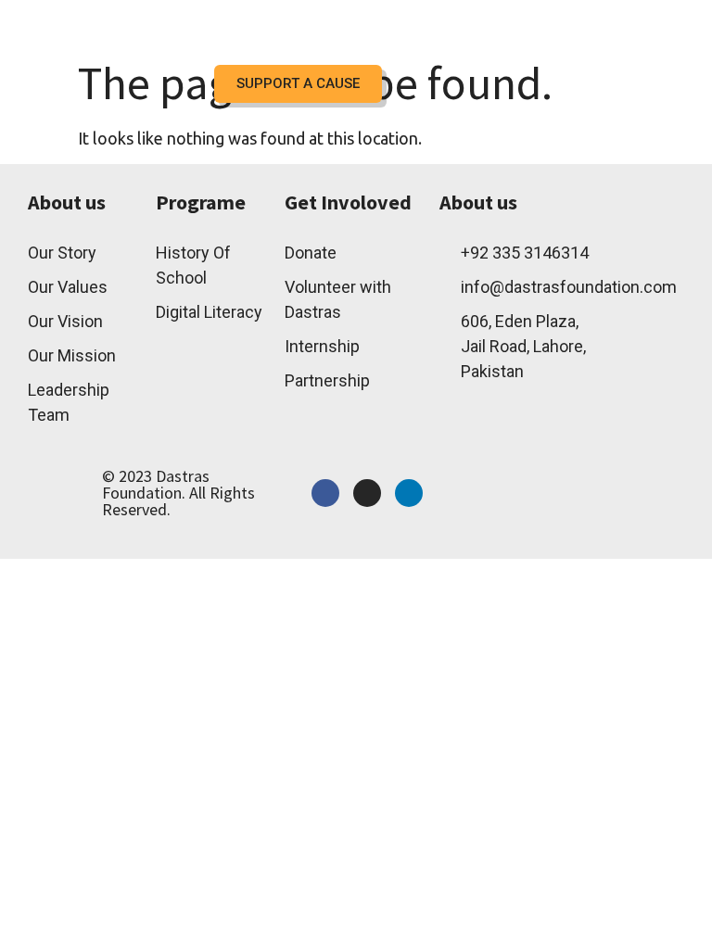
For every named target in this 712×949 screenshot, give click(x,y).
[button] (424, 41)
